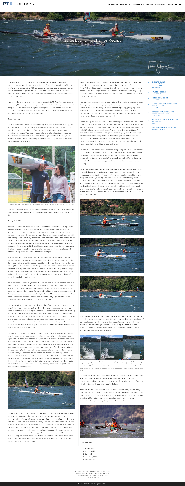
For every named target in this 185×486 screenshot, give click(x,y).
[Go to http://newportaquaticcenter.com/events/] (149, 88)
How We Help (137, 4)
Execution (81, 473)
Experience (124, 4)
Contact (170, 4)
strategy (106, 473)
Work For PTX (160, 4)
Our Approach (113, 4)
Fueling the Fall (93, 477)
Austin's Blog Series (84, 471)
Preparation (90, 473)
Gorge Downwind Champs (100, 471)
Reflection (98, 473)
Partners (149, 4)
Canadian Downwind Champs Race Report (93, 475)
